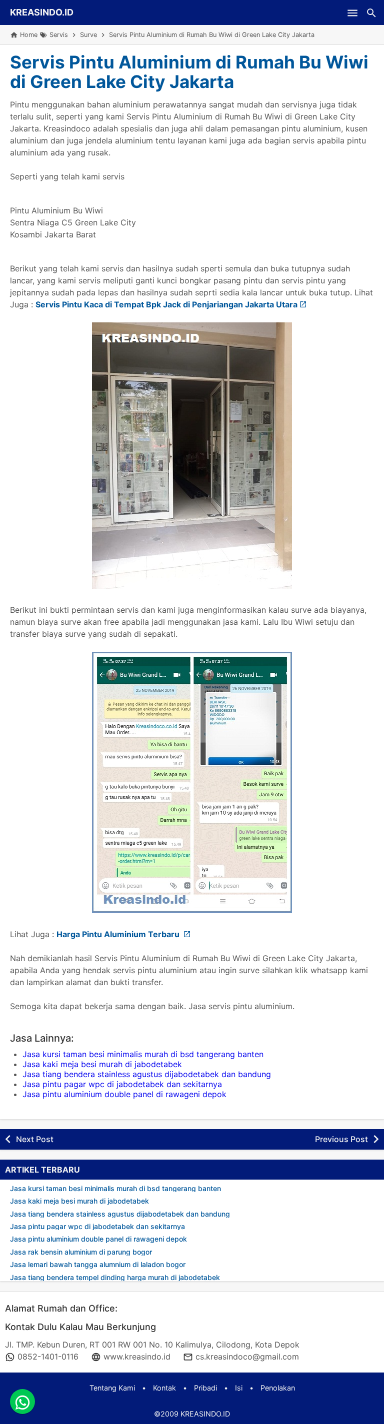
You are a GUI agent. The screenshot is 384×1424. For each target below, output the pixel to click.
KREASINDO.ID (42, 12)
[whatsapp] (22, 1401)
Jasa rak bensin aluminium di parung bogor (81, 1252)
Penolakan (277, 1388)
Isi (238, 1388)
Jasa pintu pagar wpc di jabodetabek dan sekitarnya (122, 1084)
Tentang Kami (112, 1388)
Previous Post (341, 1139)
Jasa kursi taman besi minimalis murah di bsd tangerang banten (143, 1054)
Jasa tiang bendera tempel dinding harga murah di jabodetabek (115, 1277)
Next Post (35, 1139)
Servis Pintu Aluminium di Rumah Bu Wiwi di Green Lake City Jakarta (189, 71)
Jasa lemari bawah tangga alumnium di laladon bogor (98, 1264)
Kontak (164, 1388)
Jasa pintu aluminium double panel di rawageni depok (124, 1094)
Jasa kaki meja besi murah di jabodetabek (102, 1064)
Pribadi (205, 1388)
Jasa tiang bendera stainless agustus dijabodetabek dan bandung (146, 1074)
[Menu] (352, 12)
